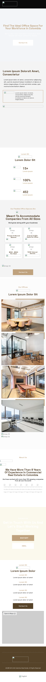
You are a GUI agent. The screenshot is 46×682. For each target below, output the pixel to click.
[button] (43, 4)
